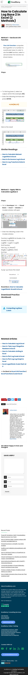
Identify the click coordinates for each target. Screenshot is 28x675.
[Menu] (2, 2)
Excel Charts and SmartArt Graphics (11, 632)
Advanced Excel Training (7, 634)
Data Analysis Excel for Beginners (10, 635)
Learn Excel (18, 374)
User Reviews (4, 615)
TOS (16, 660)
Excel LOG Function (19, 371)
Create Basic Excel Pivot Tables (9, 629)
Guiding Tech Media (18, 669)
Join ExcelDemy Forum (10, 654)
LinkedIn (14, 649)
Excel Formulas (8, 6)
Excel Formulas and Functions (9, 631)
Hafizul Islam (15, 25)
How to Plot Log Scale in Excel (13, 356)
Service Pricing (5, 618)
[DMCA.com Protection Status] (6, 663)
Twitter (10, 649)
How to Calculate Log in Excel (13, 343)
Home (2, 6)
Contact (22, 649)
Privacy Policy (10, 660)
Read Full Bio (13, 439)
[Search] (25, 2)
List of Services (5, 617)
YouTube (2, 649)
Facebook (6, 649)
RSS (18, 649)
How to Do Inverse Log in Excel (13, 159)
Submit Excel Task (8, 622)
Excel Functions (7, 374)
